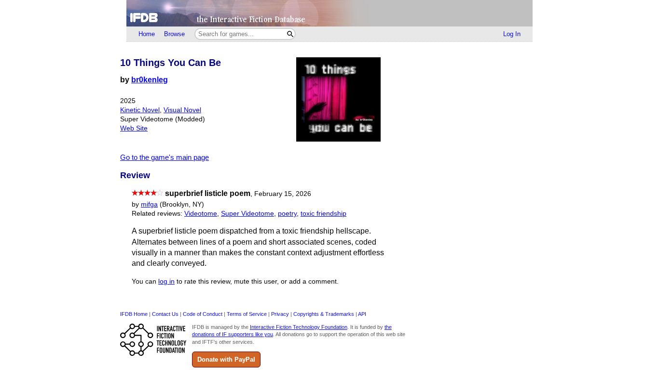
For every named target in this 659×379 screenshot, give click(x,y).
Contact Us (165, 314)
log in (166, 281)
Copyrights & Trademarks (323, 314)
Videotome (200, 213)
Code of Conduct (202, 314)
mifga (149, 204)
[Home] (329, 13)
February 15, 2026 (282, 193)
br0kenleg (149, 80)
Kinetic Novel (140, 110)
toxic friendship (323, 213)
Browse (174, 34)
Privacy (280, 314)
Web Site (134, 128)
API (362, 314)
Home (146, 34)
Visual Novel (182, 110)
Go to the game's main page (164, 157)
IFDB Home (134, 314)
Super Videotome (247, 213)
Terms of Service (247, 314)
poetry (287, 213)
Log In (512, 34)
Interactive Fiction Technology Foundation (298, 327)
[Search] (290, 34)
